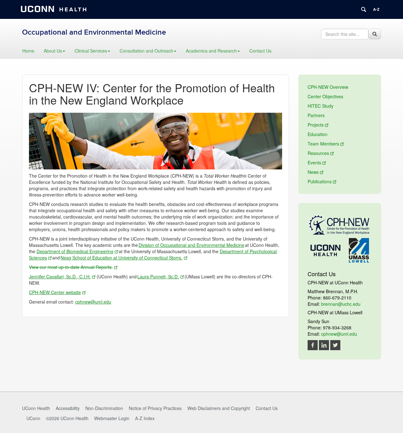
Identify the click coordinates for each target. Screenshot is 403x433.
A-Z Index (145, 418)
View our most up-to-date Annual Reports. (71, 267)
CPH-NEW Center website (55, 292)
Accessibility (68, 408)
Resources (318, 153)
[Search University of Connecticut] (364, 9)
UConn (33, 418)
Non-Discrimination (104, 408)
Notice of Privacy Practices (155, 408)
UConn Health (36, 408)
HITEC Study (320, 106)
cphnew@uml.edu (93, 302)
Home (28, 51)
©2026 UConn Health (67, 418)
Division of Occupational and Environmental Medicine (191, 245)
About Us (53, 51)
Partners (316, 115)
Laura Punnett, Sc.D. (158, 276)
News (313, 172)
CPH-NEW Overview (328, 87)
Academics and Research (211, 51)
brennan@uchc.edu (340, 304)
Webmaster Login (111, 418)
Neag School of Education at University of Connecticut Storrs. (121, 257)
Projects (316, 125)
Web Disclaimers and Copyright (218, 408)
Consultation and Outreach (146, 51)
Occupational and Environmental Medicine (94, 32)
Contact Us (260, 51)
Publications (320, 181)
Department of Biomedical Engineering (75, 251)
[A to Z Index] (376, 9)
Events (314, 162)
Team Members (323, 143)
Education (317, 134)
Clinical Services (91, 51)
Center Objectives (325, 96)
